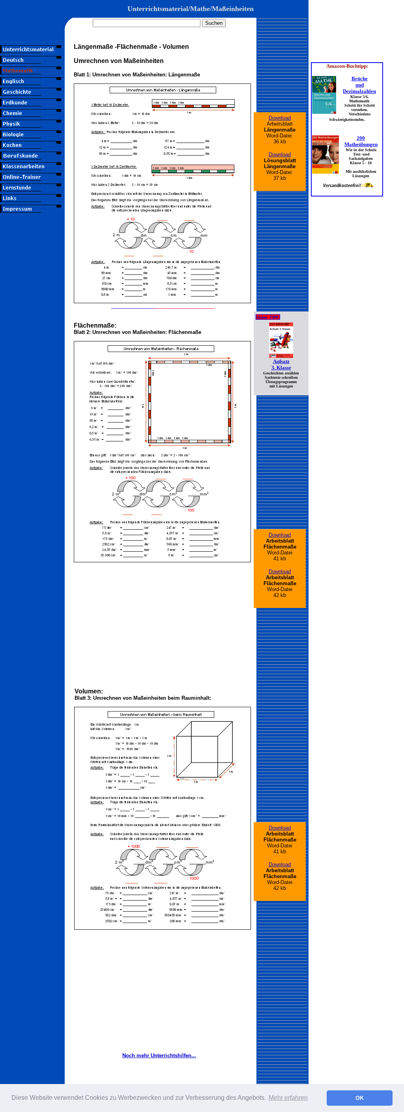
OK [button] (359, 1098)
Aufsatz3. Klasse (281, 364)
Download (280, 118)
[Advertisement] (32, 353)
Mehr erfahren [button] (288, 1097)
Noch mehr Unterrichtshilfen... (159, 1055)
